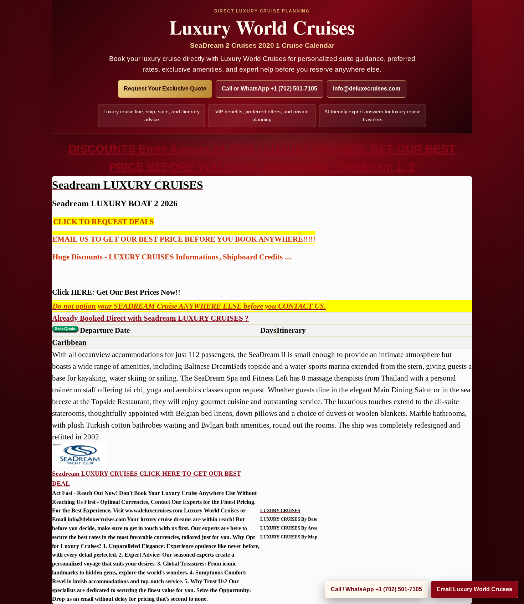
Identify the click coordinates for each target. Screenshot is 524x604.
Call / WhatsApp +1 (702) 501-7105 (376, 589)
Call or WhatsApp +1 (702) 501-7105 (269, 89)
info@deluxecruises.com (366, 89)
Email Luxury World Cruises (474, 589)
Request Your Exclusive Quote (165, 89)
